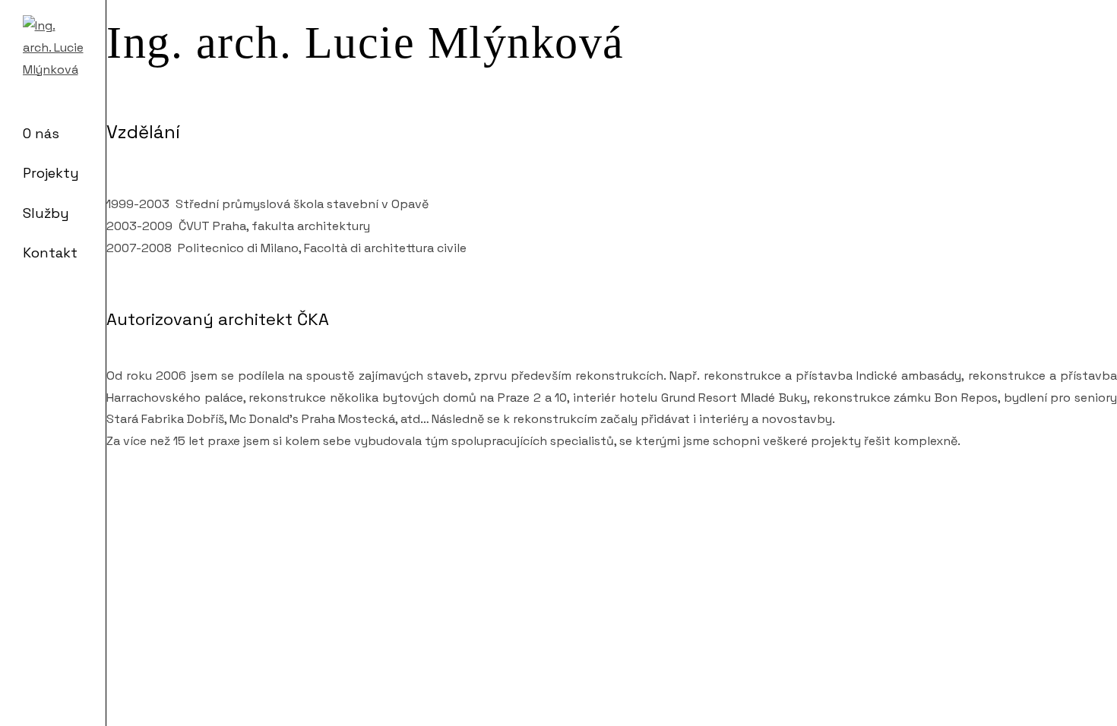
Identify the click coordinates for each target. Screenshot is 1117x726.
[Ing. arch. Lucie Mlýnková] (53, 45)
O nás (41, 133)
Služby (46, 213)
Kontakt (50, 252)
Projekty (51, 173)
